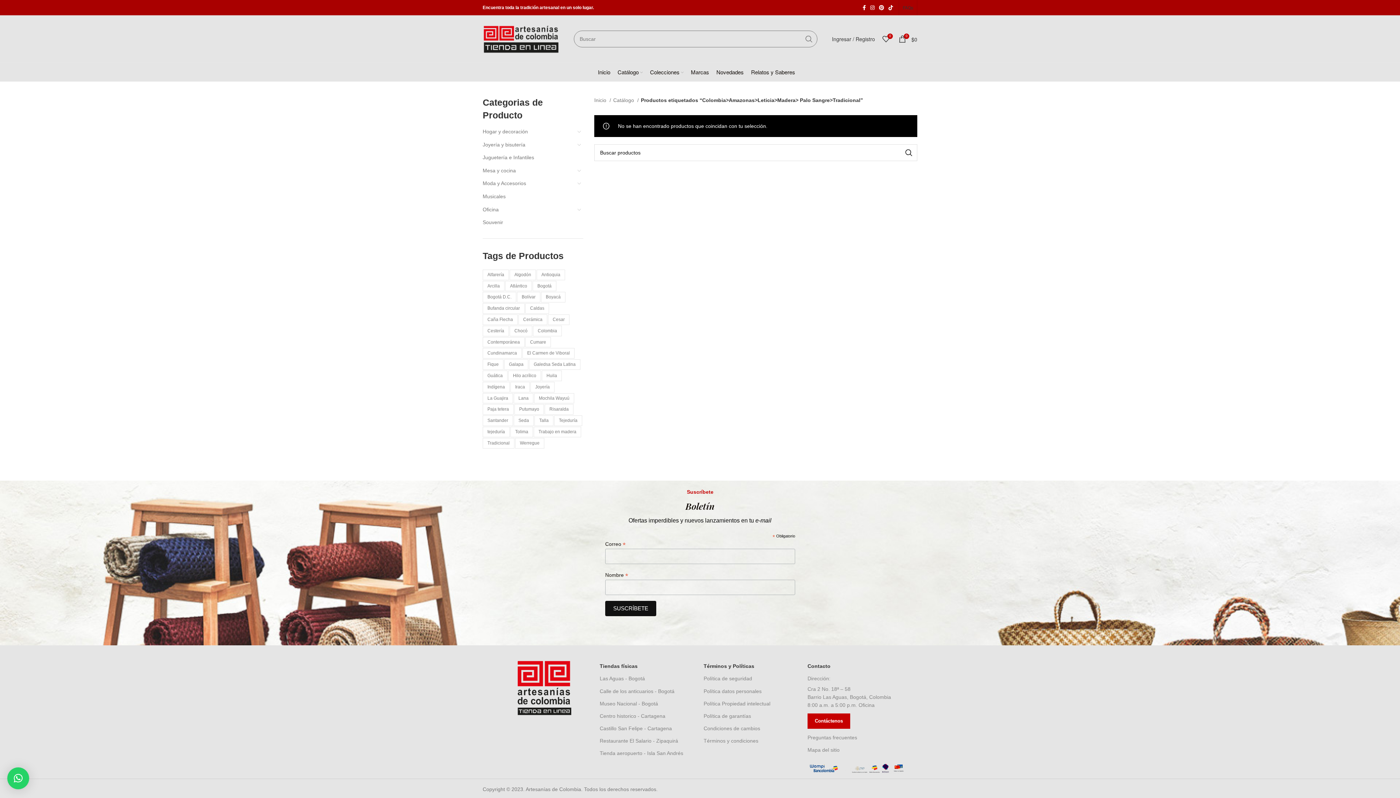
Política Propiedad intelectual (737, 704)
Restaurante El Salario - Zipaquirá (639, 741)
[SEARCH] (809, 39)
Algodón (522, 274)
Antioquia (550, 274)
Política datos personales (733, 691)
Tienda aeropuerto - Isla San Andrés (641, 753)
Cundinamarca (502, 353)
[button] (18, 778)
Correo (615, 544)
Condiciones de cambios (732, 728)
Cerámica (532, 319)
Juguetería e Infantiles (508, 157)
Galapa (516, 364)
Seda (523, 420)
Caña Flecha (500, 319)
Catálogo (624, 100)
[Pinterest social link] (881, 7)
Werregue (530, 443)
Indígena (496, 387)
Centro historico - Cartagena (632, 716)
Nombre (616, 575)
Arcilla (493, 286)
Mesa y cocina (499, 170)
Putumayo (529, 409)
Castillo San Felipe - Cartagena (636, 728)
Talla (544, 420)
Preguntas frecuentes (832, 737)
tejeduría (496, 431)
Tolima (521, 431)
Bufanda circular (503, 308)
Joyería (542, 387)
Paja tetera (498, 409)
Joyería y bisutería (504, 145)
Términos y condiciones (731, 741)
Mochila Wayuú (554, 398)
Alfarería (495, 274)
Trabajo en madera (557, 431)
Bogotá (544, 286)
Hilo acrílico (524, 375)
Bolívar (529, 297)
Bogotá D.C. (499, 297)
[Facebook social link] (864, 7)
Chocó (521, 330)
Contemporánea (503, 342)
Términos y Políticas (729, 666)
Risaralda (559, 409)
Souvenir (493, 222)
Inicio (601, 100)
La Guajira (497, 398)
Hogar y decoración (505, 131)
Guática (495, 375)
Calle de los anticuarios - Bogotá (637, 691)
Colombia (547, 330)
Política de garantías (727, 716)
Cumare (538, 342)
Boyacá (553, 297)
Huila (552, 375)
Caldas (537, 308)
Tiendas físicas (619, 666)
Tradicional (498, 443)
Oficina (491, 209)
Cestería (495, 330)
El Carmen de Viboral (548, 353)
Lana (523, 398)
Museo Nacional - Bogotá (629, 704)
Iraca (520, 387)
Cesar (559, 319)
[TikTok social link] (890, 7)
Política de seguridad (728, 678)
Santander (497, 420)
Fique (493, 364)
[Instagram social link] (872, 7)
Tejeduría (568, 420)
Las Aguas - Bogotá (622, 678)
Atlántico (518, 286)
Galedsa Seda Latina (555, 364)
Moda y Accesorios (504, 183)
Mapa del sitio (824, 750)
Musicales (494, 196)
